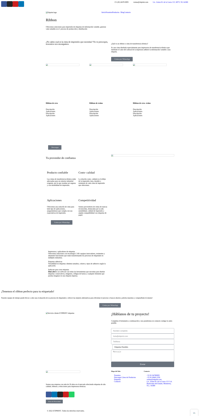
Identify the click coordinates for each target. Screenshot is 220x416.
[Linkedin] (21, 4)
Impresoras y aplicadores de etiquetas (61, 251)
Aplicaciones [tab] (50, 111)
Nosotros (109, 12)
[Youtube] (15, 4)
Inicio (104, 12)
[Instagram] (10, 4)
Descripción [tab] (50, 109)
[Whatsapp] (71, 394)
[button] (116, 12)
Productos (115, 12)
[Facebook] (4, 4)
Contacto (127, 12)
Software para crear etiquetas (58, 270)
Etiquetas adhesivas (55, 262)
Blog (122, 12)
